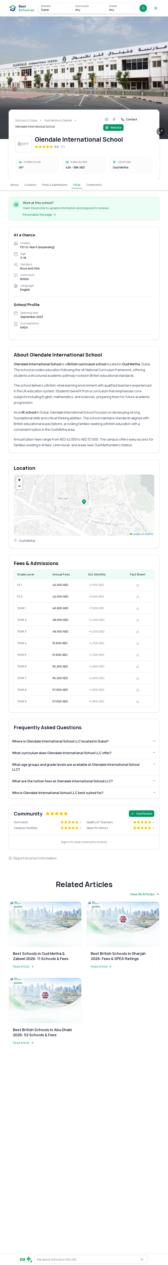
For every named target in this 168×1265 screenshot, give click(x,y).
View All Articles (142, 894)
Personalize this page (37, 214)
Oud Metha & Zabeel (58, 120)
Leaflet (136, 534)
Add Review (144, 813)
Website (115, 127)
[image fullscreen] (161, 132)
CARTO (149, 534)
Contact (131, 119)
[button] (84, 502)
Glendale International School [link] (35, 126)
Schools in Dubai (26, 120)
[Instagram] (106, 119)
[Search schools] (143, 8)
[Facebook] (114, 119)
